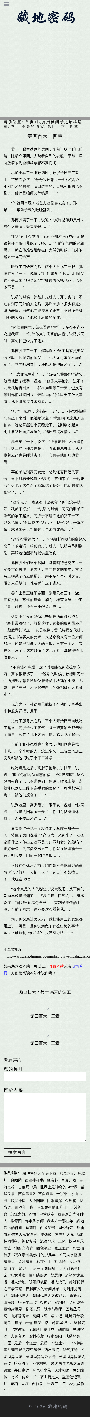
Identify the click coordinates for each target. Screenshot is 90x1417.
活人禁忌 (58, 1282)
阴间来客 (40, 1316)
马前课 (31, 1228)
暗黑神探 (18, 1201)
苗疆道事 (45, 1194)
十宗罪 (62, 1194)
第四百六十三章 (45, 1016)
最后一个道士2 (52, 1343)
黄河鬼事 (25, 1262)
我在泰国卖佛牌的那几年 (35, 1255)
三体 (62, 1241)
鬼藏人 (9, 1262)
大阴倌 (74, 1262)
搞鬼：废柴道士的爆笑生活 (26, 1323)
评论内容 (14, 1090)
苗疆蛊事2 (26, 1194)
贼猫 (14, 1384)
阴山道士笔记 (15, 1268)
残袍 (80, 1221)
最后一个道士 (25, 1343)
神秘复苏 (29, 1241)
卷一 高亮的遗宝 (27, 126)
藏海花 (52, 1180)
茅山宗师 (21, 1370)
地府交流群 (23, 1248)
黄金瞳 (78, 1370)
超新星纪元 (61, 1323)
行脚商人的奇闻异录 (42, 1289)
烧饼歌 (46, 1234)
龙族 (7, 1248)
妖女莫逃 (18, 1275)
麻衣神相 (40, 1363)
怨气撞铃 (70, 1350)
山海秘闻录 (19, 1316)
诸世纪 (56, 1316)
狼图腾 (16, 1180)
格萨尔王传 (27, 1302)
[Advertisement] (45, 72)
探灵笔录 (76, 1241)
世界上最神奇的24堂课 (59, 1187)
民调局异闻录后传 (41, 1357)
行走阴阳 (54, 1336)
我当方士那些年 (60, 1221)
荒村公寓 (36, 1336)
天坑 (25, 1384)
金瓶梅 (70, 1201)
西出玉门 (51, 1350)
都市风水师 (34, 1221)
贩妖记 (75, 1295)
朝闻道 (63, 1329)
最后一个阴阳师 (42, 1268)
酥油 (80, 1228)
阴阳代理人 (19, 1295)
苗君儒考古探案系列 (20, 1234)
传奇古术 (29, 1377)
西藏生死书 (34, 1180)
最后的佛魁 (13, 1228)
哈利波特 (76, 1302)
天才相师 (61, 1370)
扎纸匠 (60, 1262)
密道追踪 (61, 1248)
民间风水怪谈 (70, 1255)
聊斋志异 (33, 1309)
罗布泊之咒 (64, 1234)
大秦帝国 (18, 1336)
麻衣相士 (43, 1262)
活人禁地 (18, 1282)
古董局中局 (27, 1187)
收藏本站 (56, 966)
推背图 (16, 1221)
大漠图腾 (36, 1201)
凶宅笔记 (43, 1248)
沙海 (32, 1214)
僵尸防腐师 (38, 1275)
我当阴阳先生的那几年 (48, 1207)
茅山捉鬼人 (49, 1377)
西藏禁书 (47, 1228)
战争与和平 (53, 1309)
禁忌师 (56, 1275)
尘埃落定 (46, 1214)
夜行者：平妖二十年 (49, 1384)
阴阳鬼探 (54, 1201)
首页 (29, 122)
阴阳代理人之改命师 (49, 1295)
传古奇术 (11, 1377)
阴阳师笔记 (38, 1282)
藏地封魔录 (13, 1309)
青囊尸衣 (68, 1180)
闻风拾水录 (41, 1370)
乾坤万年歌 (74, 1316)
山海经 (9, 1302)
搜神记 (45, 1302)
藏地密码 (58, 1406)
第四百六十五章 (45, 1043)
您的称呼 (14, 1069)
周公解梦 (65, 1228)
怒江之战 (18, 1214)
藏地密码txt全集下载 (39, 1173)
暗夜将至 (21, 1363)
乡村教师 (18, 1329)
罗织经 (60, 1302)
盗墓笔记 (67, 1173)
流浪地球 (47, 1241)
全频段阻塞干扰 (42, 1329)
